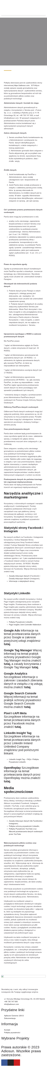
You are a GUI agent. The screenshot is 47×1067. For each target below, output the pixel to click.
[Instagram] (11, 1062)
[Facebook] (4, 1062)
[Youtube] (17, 1062)
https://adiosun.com (22, 85)
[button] (23, 15)
